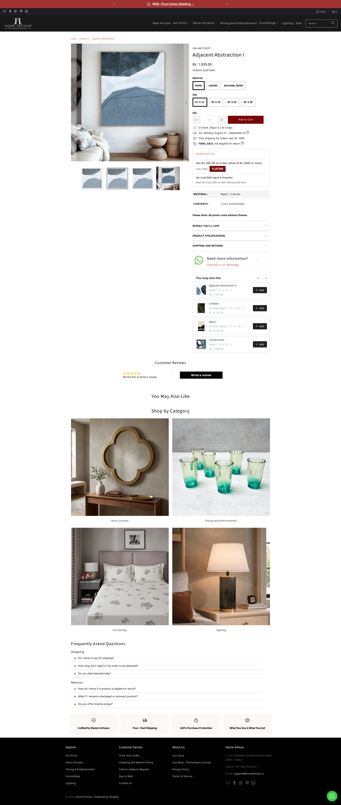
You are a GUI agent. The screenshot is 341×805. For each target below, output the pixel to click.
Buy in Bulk (126, 776)
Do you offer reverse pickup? (95, 704)
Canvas (213, 85)
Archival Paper (233, 85)
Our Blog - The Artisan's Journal (191, 762)
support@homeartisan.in (249, 773)
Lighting (221, 580)
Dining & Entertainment (80, 769)
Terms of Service (182, 776)
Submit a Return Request (134, 769)
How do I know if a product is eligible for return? (107, 688)
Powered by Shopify (106, 796)
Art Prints (71, 755)
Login (323, 11)
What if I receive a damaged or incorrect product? (108, 696)
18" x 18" (216, 102)
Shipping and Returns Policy (136, 762)
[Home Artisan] (18, 23)
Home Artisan (84, 796)
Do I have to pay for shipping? (96, 658)
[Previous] (74, 102)
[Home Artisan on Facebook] (9, 11)
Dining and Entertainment (221, 470)
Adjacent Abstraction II (222, 285)
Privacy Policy (180, 769)
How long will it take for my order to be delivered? (108, 665)
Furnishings (120, 580)
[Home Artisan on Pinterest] (20, 11)
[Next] (186, 102)
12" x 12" (200, 102)
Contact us (125, 783)
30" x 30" (248, 102)
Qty (195, 112)
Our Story (178, 755)
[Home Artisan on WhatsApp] (26, 11)
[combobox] (321, 23)
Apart (212, 321)
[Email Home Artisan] (4, 11)
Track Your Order (129, 755)
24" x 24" (232, 102)
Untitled (214, 303)
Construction (216, 339)
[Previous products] (258, 277)
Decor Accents (120, 470)
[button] (181, 23)
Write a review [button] (201, 375)
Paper (198, 85)
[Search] (333, 23)
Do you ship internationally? (94, 673)
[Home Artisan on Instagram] (15, 11)
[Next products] (266, 277)
